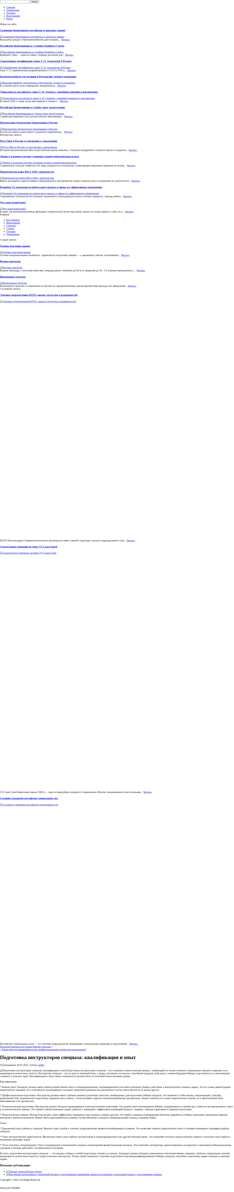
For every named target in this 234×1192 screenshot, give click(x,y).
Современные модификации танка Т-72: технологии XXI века (35, 61)
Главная (10, 7)
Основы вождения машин (15, 246)
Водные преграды (10, 261)
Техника (10, 13)
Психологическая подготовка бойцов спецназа (25, 1046)
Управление (12, 10)
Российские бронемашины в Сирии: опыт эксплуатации (32, 107)
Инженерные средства (13, 276)
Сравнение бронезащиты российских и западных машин (32, 30)
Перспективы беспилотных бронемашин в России (28, 122)
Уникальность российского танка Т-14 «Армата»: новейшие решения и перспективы (49, 92)
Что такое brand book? (13, 202)
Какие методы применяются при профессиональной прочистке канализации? (44, 1049)
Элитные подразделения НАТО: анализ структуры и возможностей (38, 295)
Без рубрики (13, 220)
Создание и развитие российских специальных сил (29, 798)
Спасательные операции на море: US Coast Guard (28, 546)
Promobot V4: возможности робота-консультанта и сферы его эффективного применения (51, 187)
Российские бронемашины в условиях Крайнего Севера (32, 45)
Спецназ (11, 225)
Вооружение (13, 16)
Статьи (10, 228)
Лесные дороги (33, 1171)
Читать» (65, 39)
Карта (9, 18)
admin (41, 1065)
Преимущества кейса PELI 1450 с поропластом (27, 171)
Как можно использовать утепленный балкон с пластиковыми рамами (123, 1174)
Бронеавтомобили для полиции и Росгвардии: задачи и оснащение (38, 76)
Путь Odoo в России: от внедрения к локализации (28, 141)
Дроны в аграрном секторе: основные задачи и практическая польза (39, 156)
